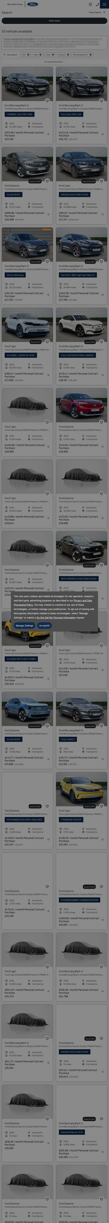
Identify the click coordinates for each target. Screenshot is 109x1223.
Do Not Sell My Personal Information (56, 617)
